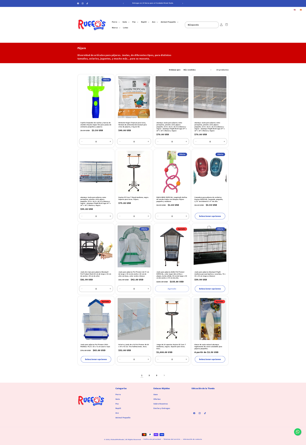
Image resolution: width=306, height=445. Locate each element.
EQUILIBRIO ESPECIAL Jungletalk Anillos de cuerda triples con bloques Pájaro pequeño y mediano (171, 199)
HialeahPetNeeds (117, 439)
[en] (295, 10)
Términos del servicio (172, 439)
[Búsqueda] (216, 25)
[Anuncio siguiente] (182, 3)
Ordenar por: (175, 70)
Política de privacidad (152, 439)
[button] (115, 22)
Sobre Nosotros (160, 403)
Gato (117, 399)
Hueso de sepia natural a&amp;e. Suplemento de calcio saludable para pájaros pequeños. (208, 347)
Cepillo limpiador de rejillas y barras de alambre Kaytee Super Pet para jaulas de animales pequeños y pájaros (95, 125)
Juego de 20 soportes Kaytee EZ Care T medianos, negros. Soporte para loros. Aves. (171, 347)
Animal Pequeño (123, 417)
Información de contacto (192, 439)
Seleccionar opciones (210, 216)
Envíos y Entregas (161, 408)
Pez (117, 403)
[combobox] (202, 25)
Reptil (118, 408)
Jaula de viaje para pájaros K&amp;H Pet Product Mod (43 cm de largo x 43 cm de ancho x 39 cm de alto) (95, 274)
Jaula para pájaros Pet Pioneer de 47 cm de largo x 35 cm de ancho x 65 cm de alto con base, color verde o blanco (133, 274)
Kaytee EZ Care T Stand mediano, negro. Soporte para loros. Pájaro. (133, 198)
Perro (118, 394)
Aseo (155, 394)
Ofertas (157, 399)
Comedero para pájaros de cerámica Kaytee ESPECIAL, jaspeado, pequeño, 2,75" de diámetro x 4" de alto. (208, 199)
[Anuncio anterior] (123, 3)
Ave (117, 413)
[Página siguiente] (164, 375)
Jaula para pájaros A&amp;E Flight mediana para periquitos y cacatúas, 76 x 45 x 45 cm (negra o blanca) (210, 274)
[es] (301, 10)
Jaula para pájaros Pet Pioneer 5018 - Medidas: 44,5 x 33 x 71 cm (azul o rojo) (95, 346)
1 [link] (141, 375)
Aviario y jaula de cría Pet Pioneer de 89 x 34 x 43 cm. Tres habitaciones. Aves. (133, 346)
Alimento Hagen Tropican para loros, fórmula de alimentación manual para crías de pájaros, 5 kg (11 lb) (132, 125)
